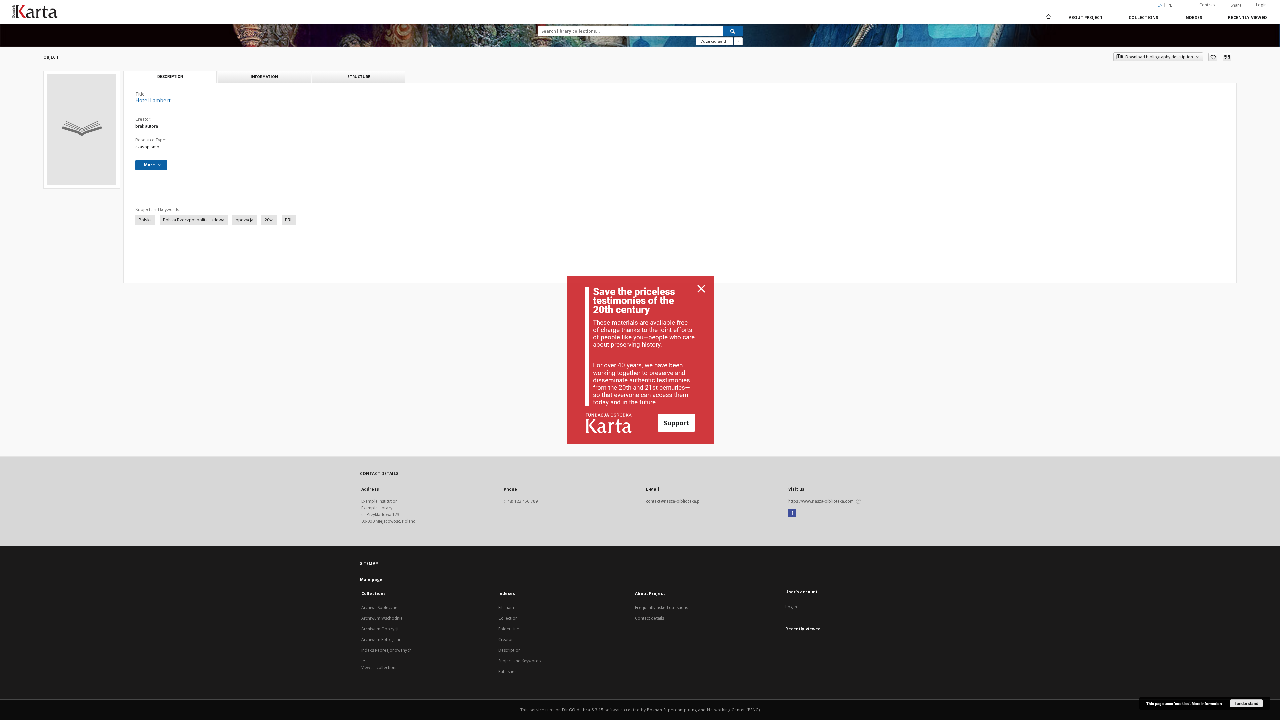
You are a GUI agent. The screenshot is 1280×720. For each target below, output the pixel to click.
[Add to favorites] (1212, 57)
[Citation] (1227, 57)
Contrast (1207, 5)
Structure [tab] (358, 76)
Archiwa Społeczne (379, 607)
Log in (791, 607)
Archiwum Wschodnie (382, 618)
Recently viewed (1247, 17)
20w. (269, 220)
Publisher (507, 671)
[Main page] (1048, 17)
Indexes (1193, 17)
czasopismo (147, 147)
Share (1236, 5)
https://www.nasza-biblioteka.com (821, 501)
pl (1170, 5)
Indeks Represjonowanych (386, 650)
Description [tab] (170, 76)
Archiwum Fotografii (380, 639)
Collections (1143, 17)
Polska (145, 220)
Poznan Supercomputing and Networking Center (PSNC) (703, 710)
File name (507, 607)
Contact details (649, 618)
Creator (505, 639)
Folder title (508, 629)
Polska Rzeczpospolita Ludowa (193, 220)
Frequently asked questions (661, 607)
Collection (508, 618)
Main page (371, 579)
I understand (1246, 703)
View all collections (379, 667)
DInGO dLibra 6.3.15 (583, 710)
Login (1261, 5)
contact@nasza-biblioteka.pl (673, 501)
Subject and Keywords (519, 661)
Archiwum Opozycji (379, 629)
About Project (1086, 17)
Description (509, 650)
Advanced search (714, 41)
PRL (288, 220)
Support (676, 422)
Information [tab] (264, 76)
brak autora (146, 126)
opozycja (244, 220)
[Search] (733, 31)
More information (1207, 703)
